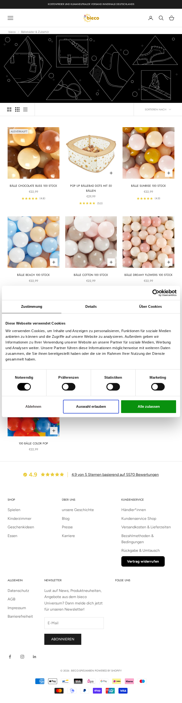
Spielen (14, 510)
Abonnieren (62, 639)
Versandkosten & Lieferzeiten (146, 527)
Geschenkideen (21, 527)
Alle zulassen (149, 406)
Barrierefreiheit (20, 616)
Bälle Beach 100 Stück (33, 275)
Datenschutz (18, 590)
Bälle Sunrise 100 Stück (148, 186)
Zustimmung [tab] (31, 306)
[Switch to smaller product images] (17, 109)
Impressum (17, 608)
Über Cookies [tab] (150, 306)
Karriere (68, 536)
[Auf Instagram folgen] (22, 656)
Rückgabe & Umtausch (140, 550)
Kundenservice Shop (138, 518)
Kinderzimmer (19, 518)
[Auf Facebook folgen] (10, 656)
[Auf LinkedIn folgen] (34, 656)
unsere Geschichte (78, 510)
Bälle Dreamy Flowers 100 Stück (148, 275)
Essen (12, 536)
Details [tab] (91, 306)
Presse (67, 527)
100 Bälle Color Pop (33, 443)
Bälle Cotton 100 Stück (91, 275)
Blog (65, 518)
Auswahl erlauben (91, 406)
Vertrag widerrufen (143, 561)
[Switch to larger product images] (9, 109)
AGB (11, 599)
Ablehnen (33, 406)
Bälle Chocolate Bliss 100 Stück (33, 186)
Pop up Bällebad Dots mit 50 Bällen (91, 188)
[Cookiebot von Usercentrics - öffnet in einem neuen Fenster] (156, 292)
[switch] (68, 387)
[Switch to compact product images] (25, 109)
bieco (12, 32)
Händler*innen (133, 510)
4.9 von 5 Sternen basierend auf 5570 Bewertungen (115, 474)
